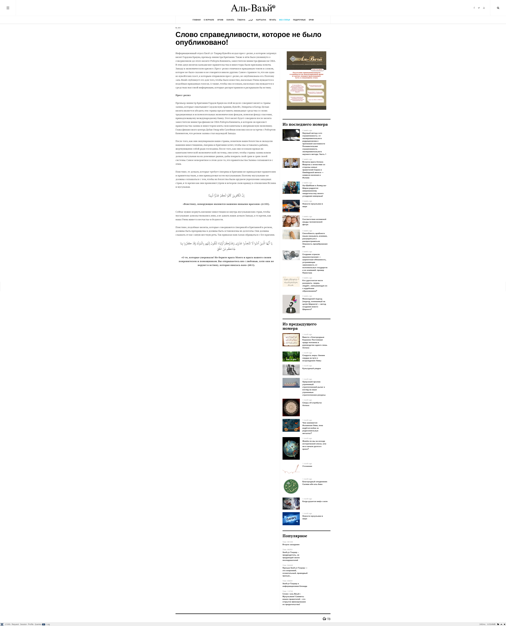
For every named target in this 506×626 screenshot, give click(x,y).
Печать (272, 19)
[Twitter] (479, 7)
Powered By (326, 619)
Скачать (230, 19)
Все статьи (284, 19)
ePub (311, 19)
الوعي (250, 19)
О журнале (209, 19)
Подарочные (299, 19)
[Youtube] (484, 7)
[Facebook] (474, 7)
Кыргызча (261, 19)
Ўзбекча (241, 19)
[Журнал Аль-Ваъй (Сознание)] (253, 7)
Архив (220, 19)
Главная (197, 19)
